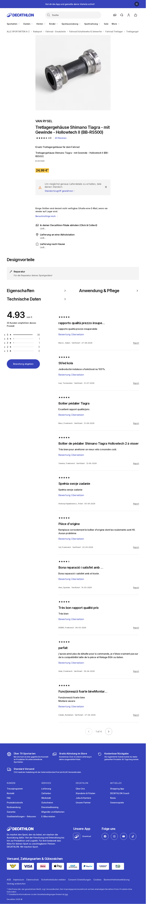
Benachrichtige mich (45, 216)
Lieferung (46, 788)
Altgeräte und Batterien (52, 812)
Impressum (18, 879)
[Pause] (136, 4)
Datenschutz (32, 879)
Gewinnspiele (117, 802)
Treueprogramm (15, 788)
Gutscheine (47, 802)
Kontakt (10, 793)
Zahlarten (46, 793)
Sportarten (12, 24)
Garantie (11, 812)
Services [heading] (46, 783)
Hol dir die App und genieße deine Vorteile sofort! (70, 4)
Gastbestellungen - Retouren (21, 816)
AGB (9, 879)
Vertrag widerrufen (16, 883)
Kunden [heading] (11, 783)
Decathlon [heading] (82, 783)
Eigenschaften (20, 290)
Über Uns (80, 788)
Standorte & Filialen (85, 793)
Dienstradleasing (49, 807)
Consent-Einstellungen (79, 879)
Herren (40, 24)
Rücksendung (13, 807)
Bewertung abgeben (23, 364)
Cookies (97, 879)
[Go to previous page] (88, 731)
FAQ (9, 798)
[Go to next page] (108, 731)
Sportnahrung (91, 24)
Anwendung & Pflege (99, 290)
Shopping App (117, 788)
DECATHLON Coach (119, 793)
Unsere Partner (83, 802)
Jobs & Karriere (83, 798)
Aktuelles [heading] (116, 783)
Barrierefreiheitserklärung (116, 879)
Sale (106, 24)
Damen (27, 24)
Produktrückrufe (15, 802)
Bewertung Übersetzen (71, 334)
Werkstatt (46, 798)
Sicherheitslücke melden (53, 879)
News (113, 798)
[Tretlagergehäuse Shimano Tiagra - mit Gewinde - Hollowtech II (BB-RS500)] (73, 72)
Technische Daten (24, 299)
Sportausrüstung (70, 24)
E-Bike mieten (48, 816)
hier (66, 894)
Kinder (52, 24)
